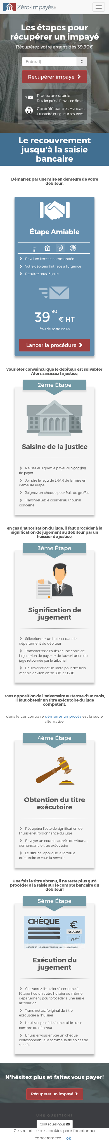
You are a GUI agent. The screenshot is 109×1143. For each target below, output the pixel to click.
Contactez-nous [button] (53, 1124)
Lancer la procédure (52, 345)
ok (68, 1138)
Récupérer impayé (52, 76)
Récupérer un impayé (52, 1093)
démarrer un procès (63, 716)
